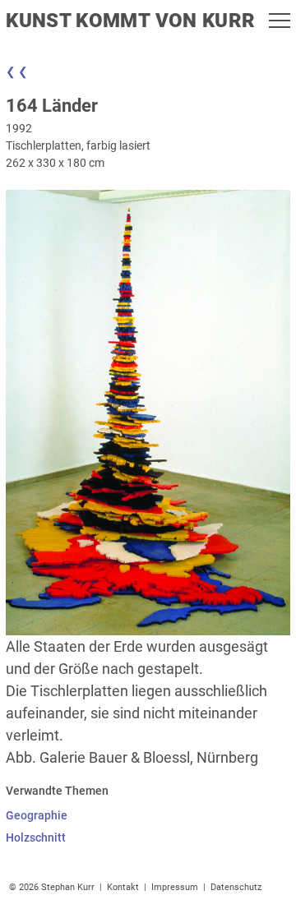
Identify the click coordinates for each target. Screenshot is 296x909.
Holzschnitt (36, 837)
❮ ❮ (17, 71)
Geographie (36, 815)
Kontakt (123, 887)
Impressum (174, 887)
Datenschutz (235, 887)
